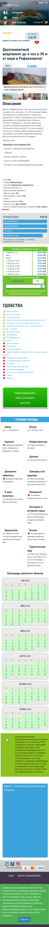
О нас (11, 875)
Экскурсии (17, 12)
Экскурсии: (40, 22)
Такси (15, 17)
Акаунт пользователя (29, 875)
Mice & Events (19, 22)
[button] (44, 70)
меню (41, 3)
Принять (24, 919)
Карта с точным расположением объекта (24, 788)
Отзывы (32, 66)
